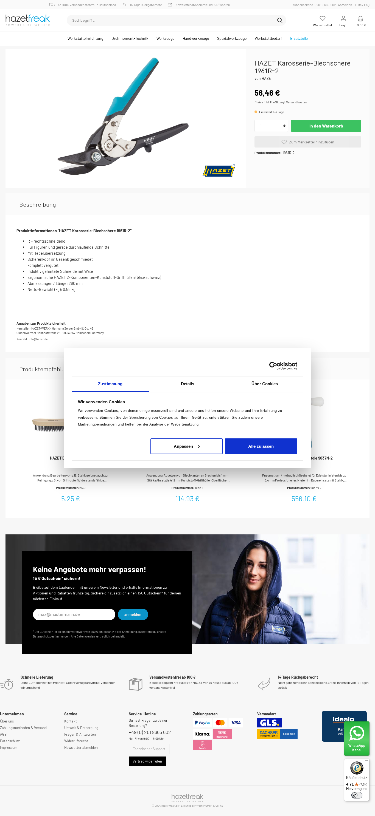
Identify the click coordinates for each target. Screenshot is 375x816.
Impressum (8, 747)
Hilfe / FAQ (362, 5)
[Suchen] (280, 20)
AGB (3, 734)
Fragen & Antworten (80, 734)
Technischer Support (149, 749)
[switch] (356, 795)
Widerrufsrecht (76, 741)
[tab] (37, 204)
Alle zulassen (261, 446)
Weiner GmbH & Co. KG (209, 805)
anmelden (132, 614)
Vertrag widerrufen (147, 761)
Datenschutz (10, 741)
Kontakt (70, 721)
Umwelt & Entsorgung (81, 728)
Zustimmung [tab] (110, 383)
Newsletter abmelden (81, 747)
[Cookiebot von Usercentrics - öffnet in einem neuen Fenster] (273, 366)
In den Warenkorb (326, 125)
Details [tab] (187, 383)
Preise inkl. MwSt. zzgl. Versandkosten (280, 102)
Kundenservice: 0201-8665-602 (314, 5)
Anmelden (345, 5)
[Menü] (366, 761)
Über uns (7, 721)
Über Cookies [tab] (264, 383)
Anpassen (183, 446)
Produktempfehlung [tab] (45, 368)
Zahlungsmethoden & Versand (23, 728)
